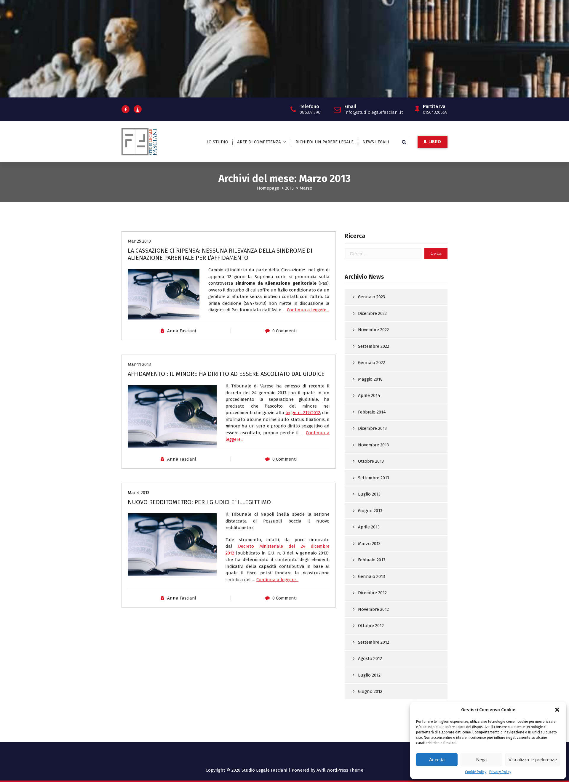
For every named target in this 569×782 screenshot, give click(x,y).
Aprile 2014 (369, 395)
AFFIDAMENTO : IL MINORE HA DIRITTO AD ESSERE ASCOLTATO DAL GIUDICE (226, 373)
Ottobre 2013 (371, 461)
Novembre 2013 (373, 445)
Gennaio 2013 (371, 576)
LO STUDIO (217, 142)
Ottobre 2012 (371, 625)
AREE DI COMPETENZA (259, 142)
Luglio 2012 (369, 675)
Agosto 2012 (370, 658)
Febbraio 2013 (371, 560)
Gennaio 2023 (371, 296)
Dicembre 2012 (372, 592)
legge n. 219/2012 (302, 412)
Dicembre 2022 (372, 313)
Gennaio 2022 (371, 362)
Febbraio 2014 (372, 412)
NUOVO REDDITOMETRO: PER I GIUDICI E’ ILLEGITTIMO (199, 502)
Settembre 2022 (373, 346)
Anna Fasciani (181, 331)
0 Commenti (284, 331)
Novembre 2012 (373, 609)
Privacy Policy (500, 772)
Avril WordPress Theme (340, 770)
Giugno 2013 (370, 510)
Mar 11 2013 (139, 364)
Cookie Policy (475, 772)
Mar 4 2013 (138, 492)
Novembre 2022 (373, 329)
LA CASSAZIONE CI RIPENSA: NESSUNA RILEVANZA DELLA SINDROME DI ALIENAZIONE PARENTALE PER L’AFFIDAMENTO (220, 254)
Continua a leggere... (308, 310)
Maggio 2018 (370, 379)
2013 (289, 188)
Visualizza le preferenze (533, 759)
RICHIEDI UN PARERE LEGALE (324, 142)
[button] (557, 710)
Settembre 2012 (373, 642)
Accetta (437, 759)
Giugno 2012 (370, 691)
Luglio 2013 (369, 494)
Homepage (268, 188)
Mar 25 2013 (139, 241)
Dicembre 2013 (372, 428)
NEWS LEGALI (375, 142)
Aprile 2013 (369, 527)
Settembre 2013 (373, 477)
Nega (481, 759)
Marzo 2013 (369, 543)
